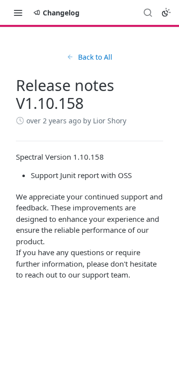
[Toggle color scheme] (166, 12)
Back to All (95, 57)
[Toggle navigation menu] (18, 12)
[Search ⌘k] (148, 12)
